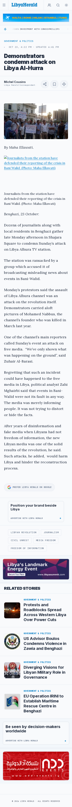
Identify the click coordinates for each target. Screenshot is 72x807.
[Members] (49, 5)
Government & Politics (18, 41)
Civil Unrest (20, 540)
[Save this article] (54, 84)
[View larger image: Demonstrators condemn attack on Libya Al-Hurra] (36, 121)
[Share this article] (45, 84)
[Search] (58, 5)
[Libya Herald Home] (24, 5)
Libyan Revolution (23, 532)
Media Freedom (46, 540)
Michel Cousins (15, 82)
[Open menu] (4, 5)
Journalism (51, 532)
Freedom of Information (27, 548)
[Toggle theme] (66, 5)
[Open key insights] (64, 84)
